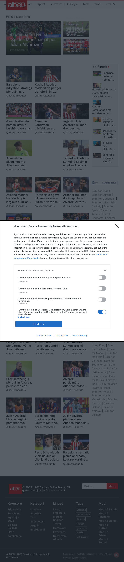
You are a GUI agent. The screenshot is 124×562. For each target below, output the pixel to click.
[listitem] (62, 270)
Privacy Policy (80, 335)
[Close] (118, 227)
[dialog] (62, 281)
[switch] (102, 277)
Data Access (62, 335)
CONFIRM (39, 324)
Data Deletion (44, 335)
